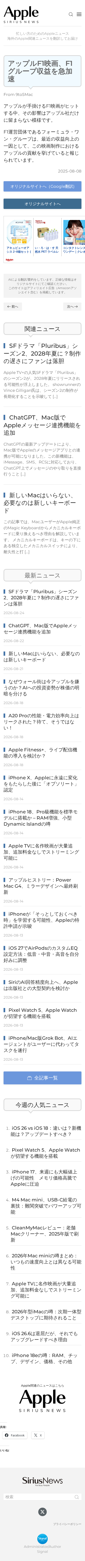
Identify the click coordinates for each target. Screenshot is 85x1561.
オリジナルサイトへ (43, 203)
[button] (70, 14)
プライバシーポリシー (67, 1524)
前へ (15, 306)
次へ (70, 306)
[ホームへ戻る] (21, 14)
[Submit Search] (76, 1497)
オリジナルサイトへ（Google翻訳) (42, 186)
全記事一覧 (46, 1078)
